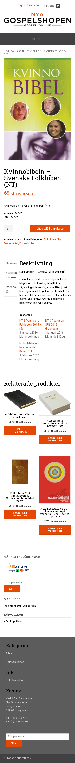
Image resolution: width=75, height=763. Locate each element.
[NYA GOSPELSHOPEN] (37, 25)
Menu (37, 39)
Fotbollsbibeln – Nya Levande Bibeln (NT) (29, 347)
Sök (12, 589)
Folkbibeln (17, 51)
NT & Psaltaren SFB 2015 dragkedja (54, 324)
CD (7, 657)
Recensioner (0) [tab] (10, 289)
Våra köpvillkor (13, 621)
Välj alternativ (20, 430)
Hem (6, 51)
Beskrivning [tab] (10, 263)
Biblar (9, 653)
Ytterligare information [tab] (10, 275)
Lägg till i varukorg (50, 228)
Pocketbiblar (26, 243)
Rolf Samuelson (15, 661)
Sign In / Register (28, 5)
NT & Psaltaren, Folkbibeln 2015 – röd (30, 324)
